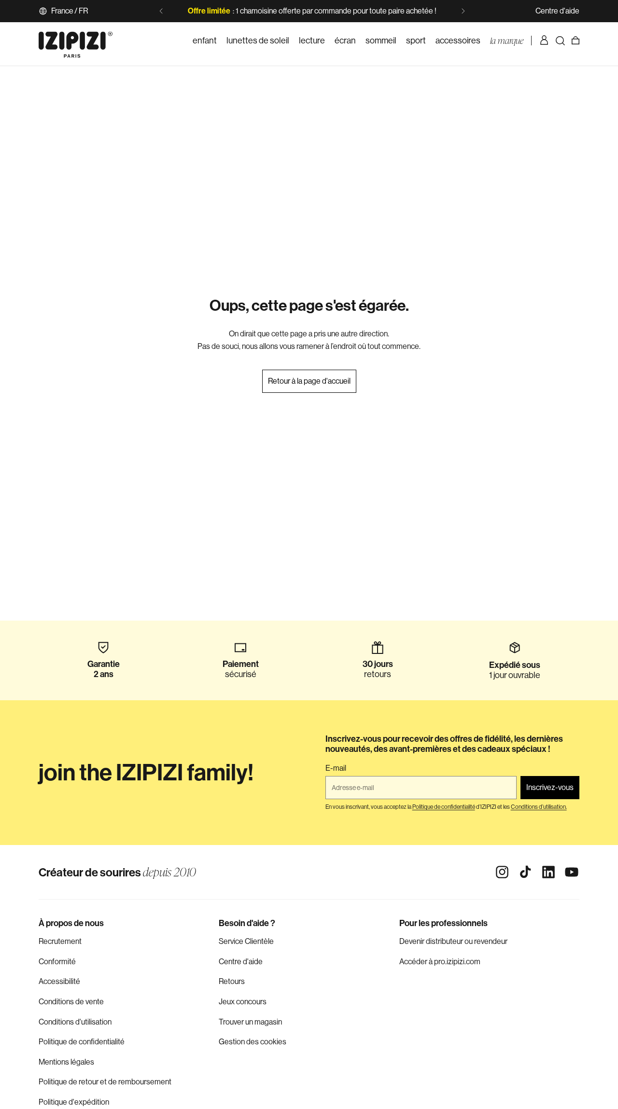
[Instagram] (502, 872)
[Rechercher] (560, 40)
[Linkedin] (548, 872)
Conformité (57, 961)
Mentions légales (66, 1062)
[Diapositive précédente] (161, 11)
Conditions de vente (71, 1001)
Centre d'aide (557, 10)
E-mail (335, 768)
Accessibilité (59, 981)
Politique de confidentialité (82, 1041)
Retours (232, 981)
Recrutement (60, 941)
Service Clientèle (246, 941)
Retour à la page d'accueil (309, 381)
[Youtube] (571, 872)
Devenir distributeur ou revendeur (453, 941)
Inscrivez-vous (550, 787)
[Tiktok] (525, 872)
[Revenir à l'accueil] (75, 40)
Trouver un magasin (250, 1021)
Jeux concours (243, 1001)
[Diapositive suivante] (463, 11)
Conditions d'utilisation (75, 1021)
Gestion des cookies (252, 1041)
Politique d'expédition (74, 1102)
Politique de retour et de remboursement (105, 1081)
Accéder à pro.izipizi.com (439, 961)
